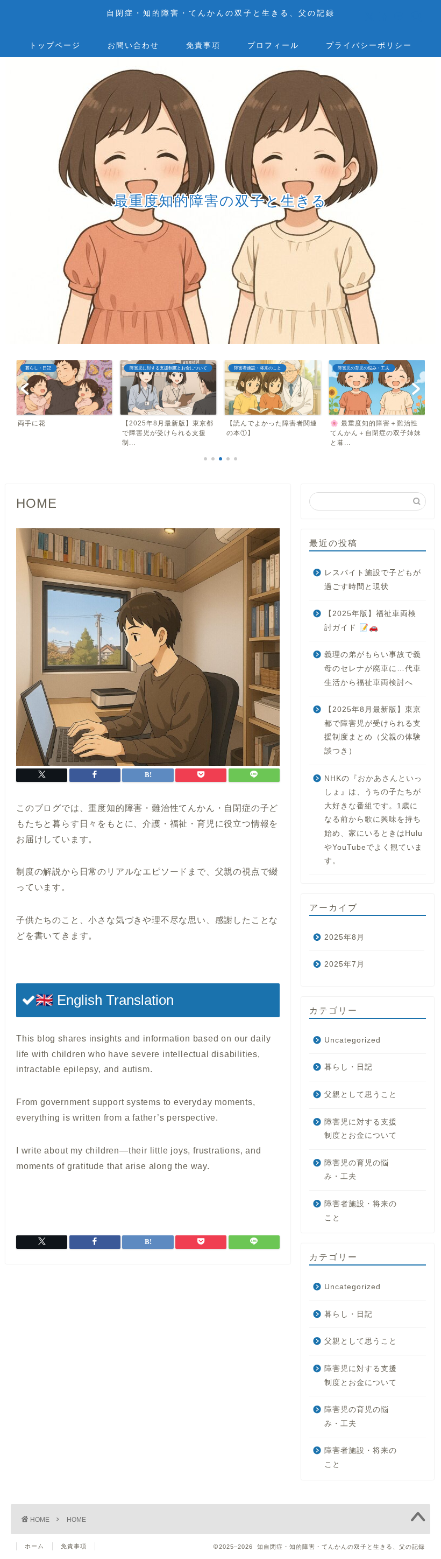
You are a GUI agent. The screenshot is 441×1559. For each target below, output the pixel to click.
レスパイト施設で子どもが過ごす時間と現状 (372, 580)
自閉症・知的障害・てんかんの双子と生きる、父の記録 (220, 12)
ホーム (34, 1546)
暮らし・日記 (348, 1067)
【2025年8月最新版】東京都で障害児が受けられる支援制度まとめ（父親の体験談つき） (372, 730)
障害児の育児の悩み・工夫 (356, 1170)
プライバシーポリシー (369, 45)
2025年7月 (344, 964)
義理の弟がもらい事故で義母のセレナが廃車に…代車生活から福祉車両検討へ (372, 668)
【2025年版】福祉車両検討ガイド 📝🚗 (370, 621)
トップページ (55, 45)
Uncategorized (352, 1040)
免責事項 (203, 45)
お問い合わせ (133, 45)
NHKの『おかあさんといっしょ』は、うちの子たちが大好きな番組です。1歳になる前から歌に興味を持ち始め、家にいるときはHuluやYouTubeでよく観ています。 (373, 819)
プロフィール (273, 45)
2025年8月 (344, 937)
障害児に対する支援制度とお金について (360, 1129)
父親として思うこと (360, 1094)
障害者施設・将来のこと (360, 1211)
